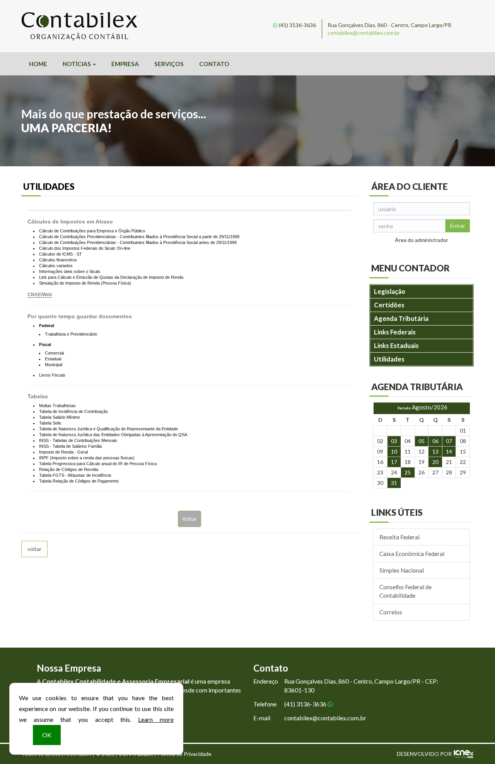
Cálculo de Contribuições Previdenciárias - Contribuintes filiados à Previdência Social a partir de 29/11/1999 (139, 236)
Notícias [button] (77, 63)
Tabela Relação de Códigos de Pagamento (79, 481)
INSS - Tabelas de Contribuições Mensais (78, 440)
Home (38, 63)
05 (421, 441)
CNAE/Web (39, 294)
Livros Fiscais (52, 375)
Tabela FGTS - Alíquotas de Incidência (75, 475)
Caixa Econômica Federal (411, 553)
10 (394, 451)
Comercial (54, 353)
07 (449, 441)
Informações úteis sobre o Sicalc (70, 271)
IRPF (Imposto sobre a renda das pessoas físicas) (87, 457)
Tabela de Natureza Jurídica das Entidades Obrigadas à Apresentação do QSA (113, 434)
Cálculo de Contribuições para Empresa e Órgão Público (92, 231)
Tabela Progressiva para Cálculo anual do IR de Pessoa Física (98, 463)
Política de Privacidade (184, 753)
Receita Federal (399, 537)
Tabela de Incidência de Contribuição (73, 411)
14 (449, 451)
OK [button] (46, 734)
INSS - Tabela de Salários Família (70, 446)
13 (435, 451)
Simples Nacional (401, 570)
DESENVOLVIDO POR (424, 753)
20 (435, 462)
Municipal (53, 364)
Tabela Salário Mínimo (59, 417)
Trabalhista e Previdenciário (71, 334)
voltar (34, 549)
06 (435, 441)
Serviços (169, 63)
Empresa (125, 63)
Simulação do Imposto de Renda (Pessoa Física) (85, 283)
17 (394, 462)
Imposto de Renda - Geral (63, 452)
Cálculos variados (56, 265)
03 (394, 441)
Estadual (53, 358)
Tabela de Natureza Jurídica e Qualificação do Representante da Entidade (108, 428)
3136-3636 (297, 25)
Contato (214, 63)
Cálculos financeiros (58, 260)
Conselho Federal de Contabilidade (405, 591)
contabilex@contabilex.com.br (364, 32)
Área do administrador (421, 240)
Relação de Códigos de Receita (68, 469)
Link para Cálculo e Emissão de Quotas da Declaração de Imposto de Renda (111, 277)
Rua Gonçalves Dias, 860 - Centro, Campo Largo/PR (389, 25)
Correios (390, 612)
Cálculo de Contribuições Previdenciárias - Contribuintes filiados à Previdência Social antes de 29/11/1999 (138, 242)
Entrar (457, 225)
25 (408, 472)
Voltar (189, 518)
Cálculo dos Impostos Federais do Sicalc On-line (84, 248)
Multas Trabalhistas (57, 405)
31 (394, 482)
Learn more (156, 719)
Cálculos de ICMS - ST (60, 254)
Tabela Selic (50, 423)
